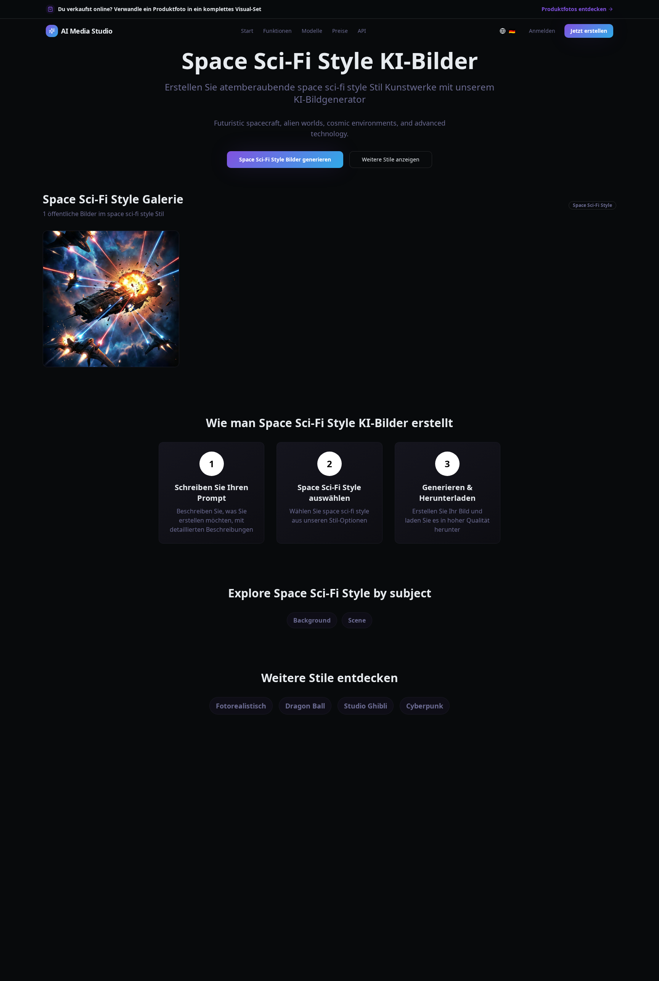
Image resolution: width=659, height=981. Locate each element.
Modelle (312, 30)
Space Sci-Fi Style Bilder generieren (285, 159)
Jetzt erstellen (589, 30)
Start (247, 30)
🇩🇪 (513, 32)
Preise (340, 30)
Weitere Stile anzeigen (391, 159)
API (362, 30)
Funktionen (277, 30)
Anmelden (542, 30)
